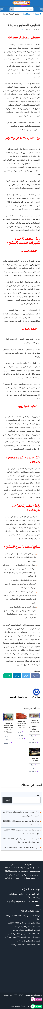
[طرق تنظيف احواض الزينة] (34, 752)
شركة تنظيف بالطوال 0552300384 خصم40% (21, 847)
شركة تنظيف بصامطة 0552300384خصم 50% (22, 937)
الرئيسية (38, 14)
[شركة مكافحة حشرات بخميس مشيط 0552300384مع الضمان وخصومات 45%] (34, 715)
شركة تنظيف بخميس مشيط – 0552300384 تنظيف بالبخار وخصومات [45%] (8, 727)
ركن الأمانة (27, 14)
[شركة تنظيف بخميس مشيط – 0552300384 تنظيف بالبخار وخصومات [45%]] (8, 717)
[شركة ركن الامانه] (21, 3)
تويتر (25, 676)
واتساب (7, 676)
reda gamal (14, 1006)
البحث (38, 795)
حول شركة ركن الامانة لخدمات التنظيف (25, 697)
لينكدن (16, 676)
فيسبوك (34, 676)
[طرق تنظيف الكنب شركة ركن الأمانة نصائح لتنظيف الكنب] (21, 716)
